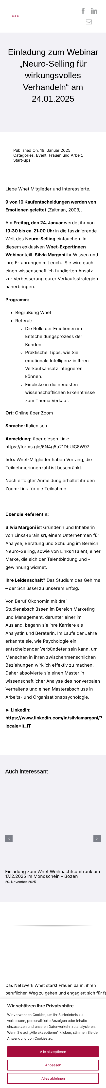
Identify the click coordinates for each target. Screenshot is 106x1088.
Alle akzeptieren (53, 1052)
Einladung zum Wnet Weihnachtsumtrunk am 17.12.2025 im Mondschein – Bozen (52, 874)
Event (41, 155)
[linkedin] (94, 11)
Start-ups (21, 160)
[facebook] (83, 11)
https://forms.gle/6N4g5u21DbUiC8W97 (47, 446)
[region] (53, 1043)
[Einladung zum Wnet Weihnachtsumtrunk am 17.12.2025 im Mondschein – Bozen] (53, 795)
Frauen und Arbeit (65, 155)
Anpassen (53, 1065)
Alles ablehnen (53, 1078)
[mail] (89, 22)
